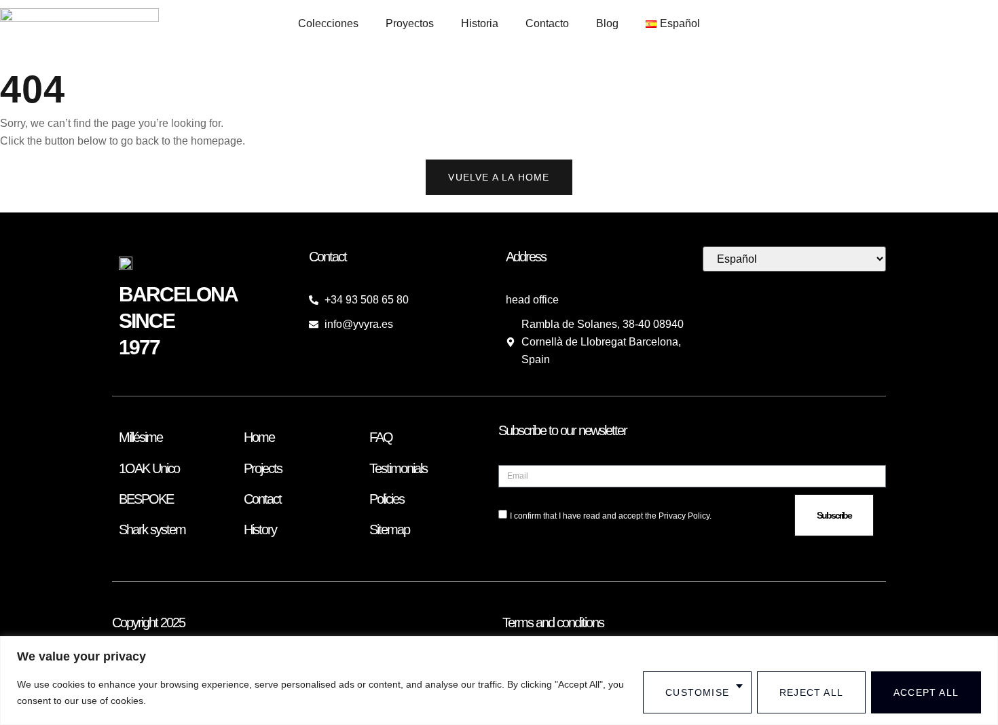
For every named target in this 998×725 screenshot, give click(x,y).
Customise (697, 692)
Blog (607, 23)
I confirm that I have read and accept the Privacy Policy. (610, 515)
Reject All (811, 692)
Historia (479, 23)
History (260, 529)
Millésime (140, 437)
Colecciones (328, 23)
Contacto (547, 23)
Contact (262, 498)
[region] (499, 680)
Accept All (926, 692)
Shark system (152, 529)
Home (259, 437)
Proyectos (410, 23)
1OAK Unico (149, 468)
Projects (263, 468)
